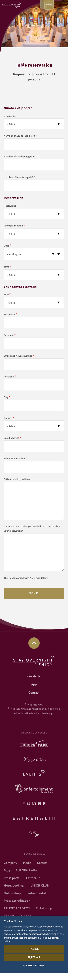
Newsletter (34, 676)
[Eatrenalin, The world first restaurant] (34, 818)
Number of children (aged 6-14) (21, 156)
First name (9, 314)
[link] (34, 643)
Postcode (9, 376)
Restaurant (10, 205)
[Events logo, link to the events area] (34, 774)
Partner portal (36, 893)
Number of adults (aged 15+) (19, 135)
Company (10, 863)
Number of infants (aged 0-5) (20, 177)
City (6, 397)
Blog (7, 870)
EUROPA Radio (26, 870)
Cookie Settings (34, 965)
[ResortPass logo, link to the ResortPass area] (34, 832)
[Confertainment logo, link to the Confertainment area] (34, 788)
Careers (42, 863)
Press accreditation (17, 900)
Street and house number (18, 355)
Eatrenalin (33, 878)
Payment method (13, 225)
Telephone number (14, 458)
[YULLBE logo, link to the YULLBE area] (34, 803)
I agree (34, 948)
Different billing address (17, 479)
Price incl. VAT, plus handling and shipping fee (35, 708)
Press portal (12, 878)
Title (6, 294)
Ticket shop (44, 908)
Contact (34, 692)
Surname (9, 335)
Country (8, 418)
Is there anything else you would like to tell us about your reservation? (32, 528)
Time (6, 266)
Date (6, 245)
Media (27, 863)
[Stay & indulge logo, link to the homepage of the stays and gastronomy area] (11, 4)
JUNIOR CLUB (39, 885)
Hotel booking (14, 885)
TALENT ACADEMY (17, 908)
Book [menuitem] (49, 4)
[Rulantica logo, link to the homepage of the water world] (34, 759)
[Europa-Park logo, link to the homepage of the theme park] (34, 744)
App (34, 684)
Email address (11, 437)
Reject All (34, 957)
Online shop (12, 893)
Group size (10, 115)
